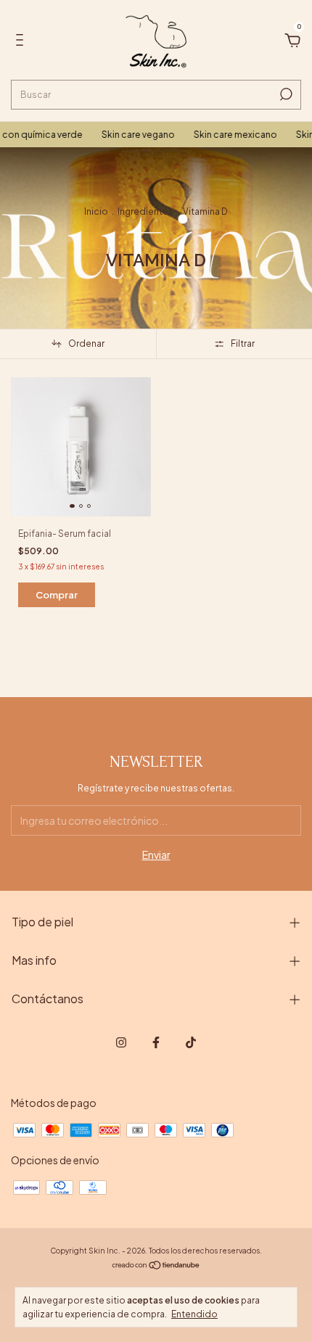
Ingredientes (145, 211)
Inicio (96, 211)
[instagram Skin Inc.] (121, 1042)
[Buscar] (284, 94)
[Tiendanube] (156, 1265)
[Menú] (22, 42)
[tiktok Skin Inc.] (191, 1042)
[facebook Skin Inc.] (156, 1042)
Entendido (194, 1314)
